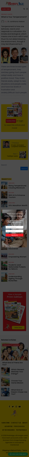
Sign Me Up (14, 235)
